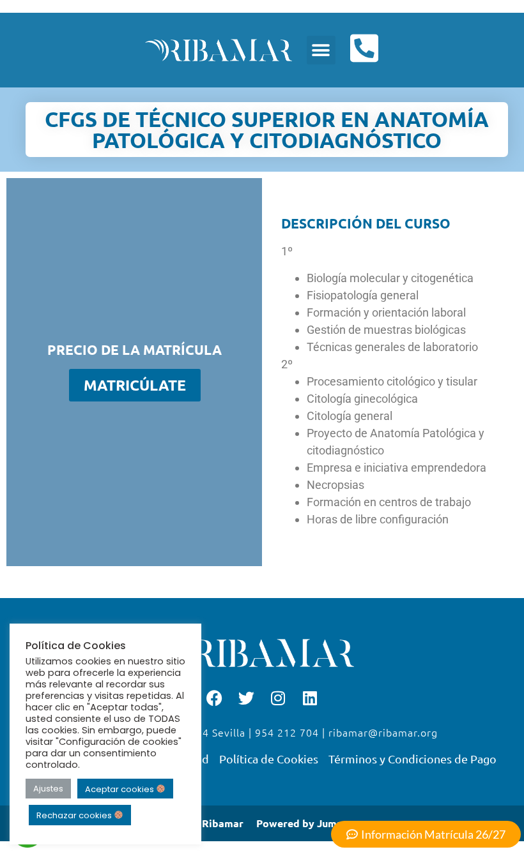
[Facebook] (214, 698)
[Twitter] (246, 698)
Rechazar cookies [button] (75, 815)
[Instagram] (278, 698)
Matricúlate (135, 385)
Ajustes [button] (48, 789)
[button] (321, 50)
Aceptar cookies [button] (120, 789)
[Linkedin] (310, 698)
